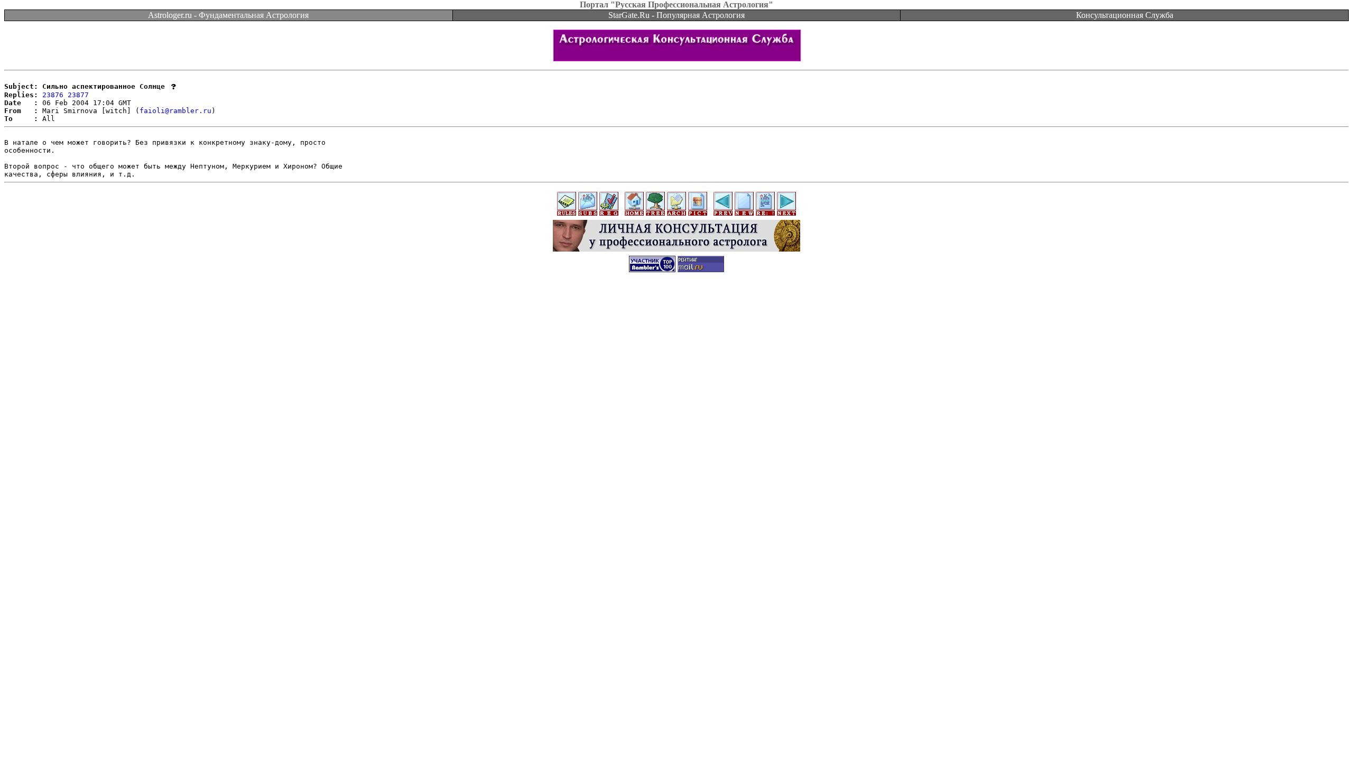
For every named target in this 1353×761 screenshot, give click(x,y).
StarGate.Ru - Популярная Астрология (676, 15)
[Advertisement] (676, 303)
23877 (78, 95)
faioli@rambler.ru (175, 111)
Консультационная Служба (1124, 15)
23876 (52, 95)
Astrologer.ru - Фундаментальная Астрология (228, 15)
